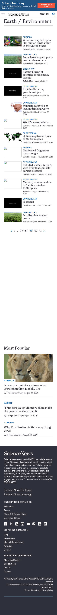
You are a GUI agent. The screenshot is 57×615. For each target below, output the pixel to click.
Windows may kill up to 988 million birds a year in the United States (37, 43)
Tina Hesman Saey (14, 393)
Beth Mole (29, 64)
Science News (30, 205)
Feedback (28, 202)
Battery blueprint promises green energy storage (36, 75)
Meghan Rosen (31, 142)
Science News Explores (17, 490)
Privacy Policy (47, 590)
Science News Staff (33, 126)
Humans (9, 422)
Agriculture (30, 54)
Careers (7, 571)
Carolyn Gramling (14, 415)
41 (40, 231)
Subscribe (8, 506)
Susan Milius (30, 49)
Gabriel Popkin (31, 95)
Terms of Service (32, 590)
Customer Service (12, 518)
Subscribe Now (46, 5)
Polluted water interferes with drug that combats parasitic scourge (37, 168)
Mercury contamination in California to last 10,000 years (37, 185)
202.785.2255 (47, 587)
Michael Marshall (13, 435)
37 (21, 231)
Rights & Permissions (13, 542)
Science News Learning (17, 494)
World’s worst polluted (36, 122)
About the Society (12, 560)
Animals (27, 37)
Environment (30, 86)
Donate (7, 567)
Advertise (8, 546)
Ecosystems (30, 133)
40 (35, 231)
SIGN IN (44, 14)
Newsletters (9, 538)
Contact (7, 549)
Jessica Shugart (31, 191)
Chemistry (29, 69)
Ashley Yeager (30, 157)
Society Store (10, 563)
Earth (10, 21)
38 (26, 231)
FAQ (6, 534)
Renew (7, 510)
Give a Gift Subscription (14, 514)
